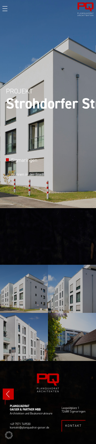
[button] (9, 435)
